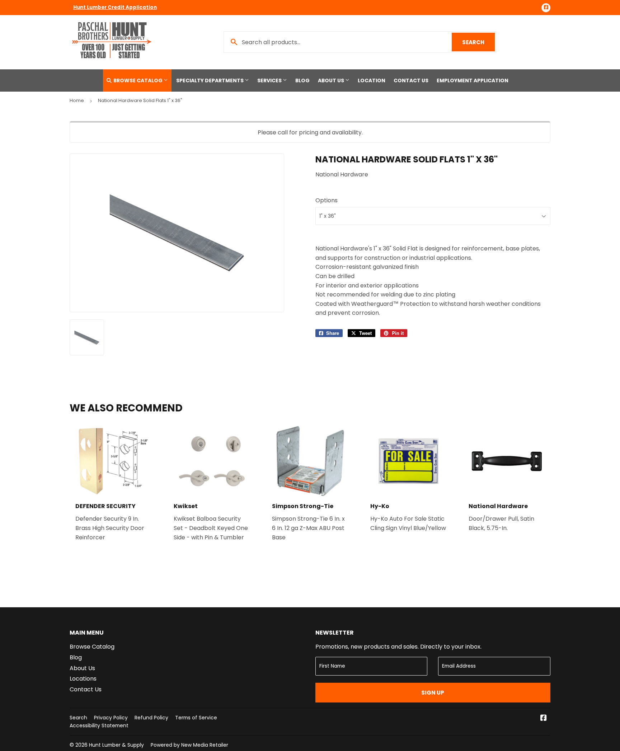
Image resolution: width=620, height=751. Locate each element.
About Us (331, 80)
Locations (83, 678)
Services (270, 80)
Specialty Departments (210, 80)
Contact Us (411, 80)
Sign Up (432, 692)
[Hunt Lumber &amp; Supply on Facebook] (543, 718)
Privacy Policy (111, 717)
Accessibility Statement (99, 725)
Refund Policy (151, 717)
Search (478, 42)
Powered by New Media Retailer (189, 744)
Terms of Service (196, 717)
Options (326, 200)
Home (77, 100)
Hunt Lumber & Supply (116, 744)
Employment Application (472, 80)
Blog (302, 80)
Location (371, 80)
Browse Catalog (138, 80)
